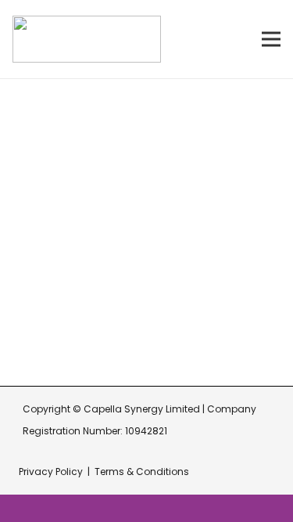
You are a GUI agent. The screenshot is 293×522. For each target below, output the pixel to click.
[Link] (87, 39)
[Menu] (271, 39)
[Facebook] (26, 339)
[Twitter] (130, 339)
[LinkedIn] (95, 339)
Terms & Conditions (142, 471)
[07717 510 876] (39, 294)
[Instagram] (61, 340)
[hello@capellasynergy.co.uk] (39, 256)
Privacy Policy (51, 471)
